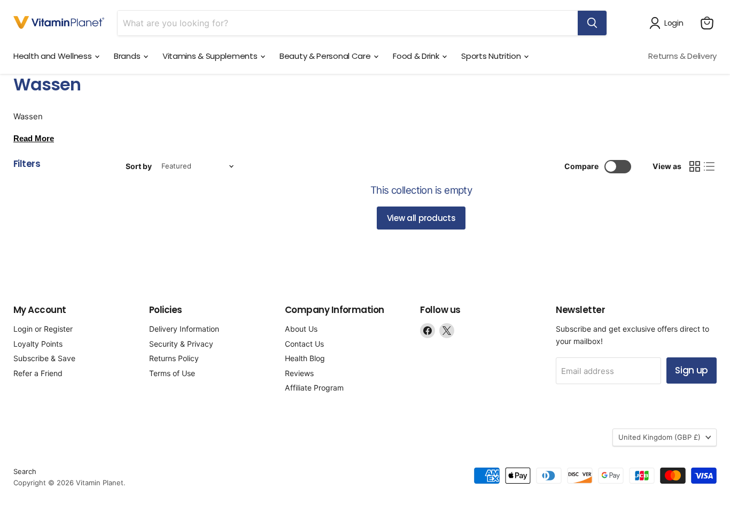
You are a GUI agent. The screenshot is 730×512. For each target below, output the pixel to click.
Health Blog (305, 358)
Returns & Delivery (682, 56)
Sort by (139, 166)
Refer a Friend (38, 373)
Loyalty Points (38, 343)
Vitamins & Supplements (210, 56)
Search (24, 471)
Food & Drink (417, 56)
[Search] (592, 23)
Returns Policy (174, 358)
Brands (128, 56)
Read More (33, 138)
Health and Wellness (53, 56)
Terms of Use (172, 373)
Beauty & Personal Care (325, 56)
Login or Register (43, 328)
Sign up (691, 370)
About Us (301, 328)
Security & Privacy (181, 343)
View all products (421, 218)
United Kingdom (659, 437)
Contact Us (304, 343)
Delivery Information (184, 328)
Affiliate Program (314, 387)
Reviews (299, 373)
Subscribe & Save (44, 358)
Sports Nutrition (492, 56)
